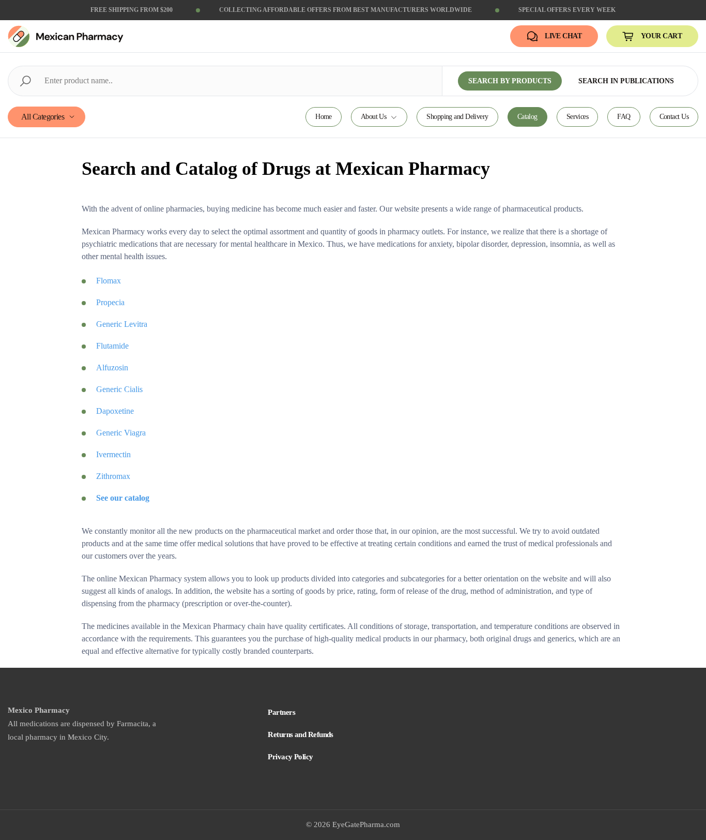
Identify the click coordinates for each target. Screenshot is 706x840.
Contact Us (673, 117)
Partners (281, 712)
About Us (374, 117)
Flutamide (112, 345)
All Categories (42, 116)
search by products (509, 81)
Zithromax (113, 476)
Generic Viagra (121, 432)
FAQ (623, 117)
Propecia (110, 302)
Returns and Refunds (300, 734)
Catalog (527, 117)
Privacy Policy (290, 757)
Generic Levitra (121, 324)
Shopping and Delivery (457, 117)
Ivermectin (113, 454)
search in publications (626, 81)
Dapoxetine (115, 411)
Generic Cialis (119, 389)
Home (323, 117)
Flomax (108, 280)
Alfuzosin (112, 367)
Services (577, 117)
